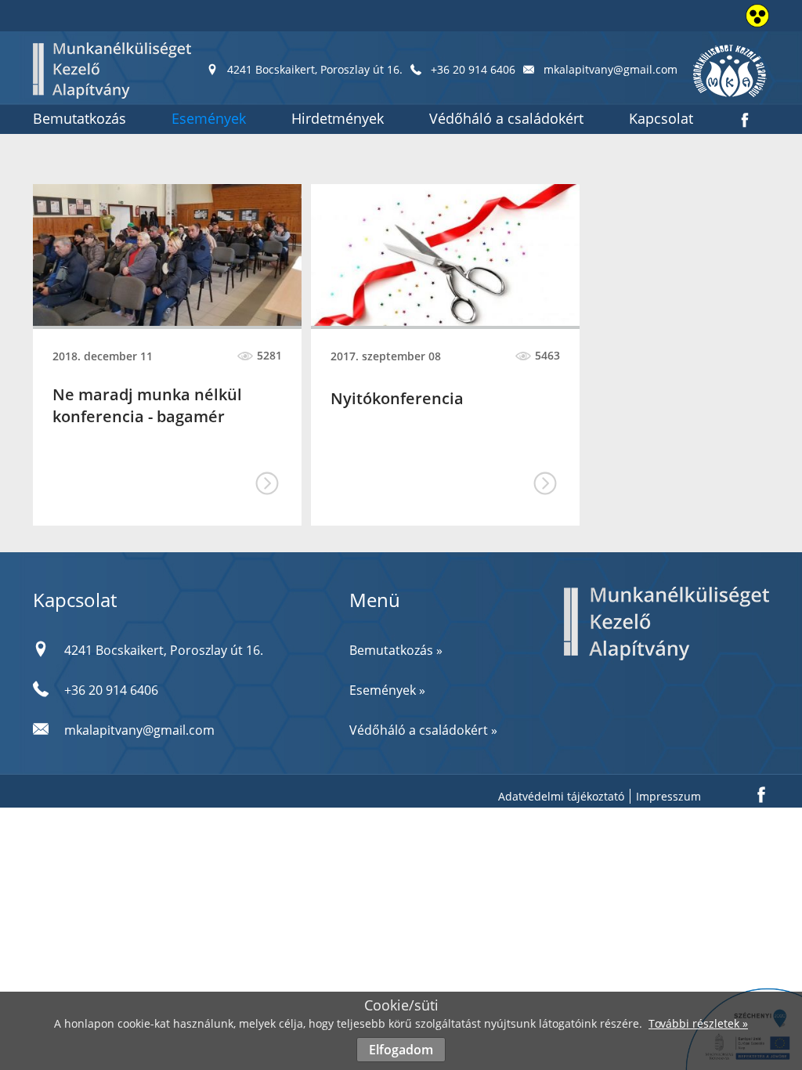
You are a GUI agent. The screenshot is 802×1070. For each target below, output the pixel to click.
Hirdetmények (337, 118)
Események (209, 118)
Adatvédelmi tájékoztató (561, 796)
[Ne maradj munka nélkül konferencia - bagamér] (167, 255)
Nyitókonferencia (397, 398)
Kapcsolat (661, 118)
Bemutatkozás (79, 118)
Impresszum (668, 796)
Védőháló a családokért (506, 118)
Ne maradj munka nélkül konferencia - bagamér (147, 406)
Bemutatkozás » (396, 650)
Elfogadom (401, 1049)
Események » (387, 690)
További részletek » (698, 1023)
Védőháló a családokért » (423, 730)
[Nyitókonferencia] (445, 255)
